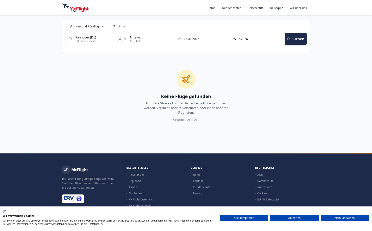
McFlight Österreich (141, 199)
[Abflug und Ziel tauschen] (120, 39)
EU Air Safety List (268, 199)
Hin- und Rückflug (87, 26)
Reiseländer (136, 174)
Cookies (262, 193)
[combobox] (92, 39)
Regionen (135, 181)
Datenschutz (265, 181)
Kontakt (198, 181)
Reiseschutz (255, 8)
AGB (260, 174)
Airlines (134, 187)
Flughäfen (135, 193)
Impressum (264, 187)
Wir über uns (298, 8)
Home (211, 8)
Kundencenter (231, 8)
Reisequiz (276, 8)
